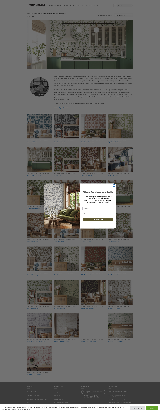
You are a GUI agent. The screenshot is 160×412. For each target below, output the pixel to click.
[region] (80, 408)
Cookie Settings (137, 408)
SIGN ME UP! (98, 219)
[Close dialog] (114, 185)
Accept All (152, 408)
